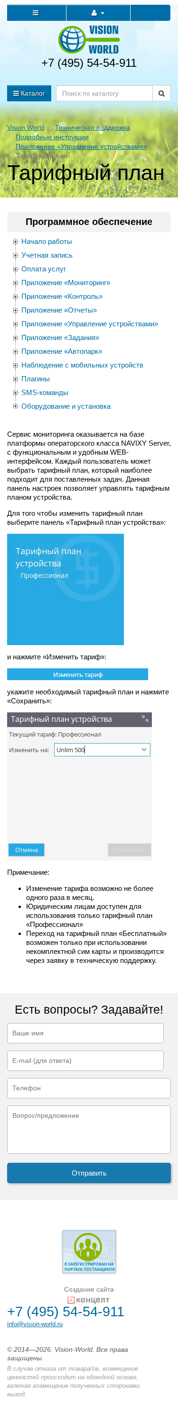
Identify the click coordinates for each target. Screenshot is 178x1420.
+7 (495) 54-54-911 (89, 62)
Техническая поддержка (92, 127)
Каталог (32, 93)
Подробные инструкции (52, 137)
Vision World (26, 127)
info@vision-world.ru (35, 1324)
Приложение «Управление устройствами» (81, 146)
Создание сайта (89, 1289)
